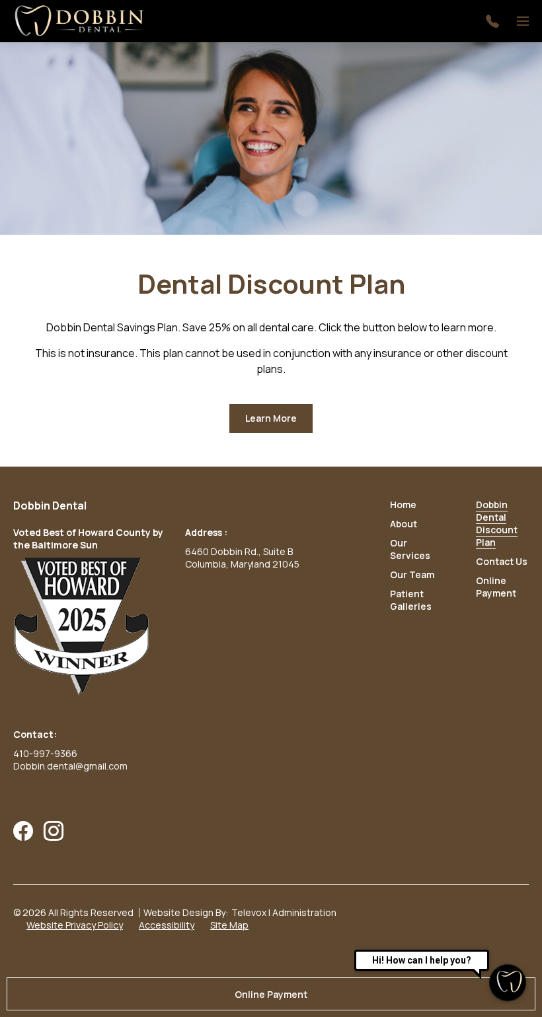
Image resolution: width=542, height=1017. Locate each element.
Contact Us (501, 561)
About (403, 523)
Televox (248, 912)
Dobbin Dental (50, 505)
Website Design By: (185, 912)
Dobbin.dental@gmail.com (70, 766)
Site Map (229, 925)
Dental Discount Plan (271, 284)
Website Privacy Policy (74, 925)
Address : (206, 532)
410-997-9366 (45, 753)
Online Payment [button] (271, 994)
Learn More (279, 423)
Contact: (35, 734)
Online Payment (496, 586)
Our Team (412, 574)
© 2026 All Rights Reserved (73, 912)
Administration (304, 912)
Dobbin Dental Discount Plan (497, 523)
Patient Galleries (411, 599)
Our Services (410, 549)
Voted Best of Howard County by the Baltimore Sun (88, 538)
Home (403, 504)
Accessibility (166, 925)
